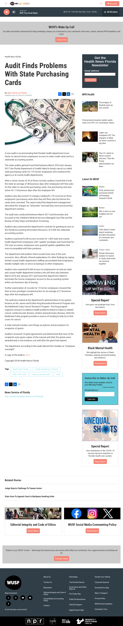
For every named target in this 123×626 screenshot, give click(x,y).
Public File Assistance (77, 599)
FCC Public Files (75, 594)
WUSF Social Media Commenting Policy (92, 524)
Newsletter (48, 588)
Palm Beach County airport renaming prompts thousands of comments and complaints (107, 234)
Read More (100, 312)
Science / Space (104, 250)
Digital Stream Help (76, 610)
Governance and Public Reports (77, 588)
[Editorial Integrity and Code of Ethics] (33, 513)
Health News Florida (13, 56)
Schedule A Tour (101, 609)
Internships (73, 577)
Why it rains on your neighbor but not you (107, 214)
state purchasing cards (41, 374)
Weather (102, 187)
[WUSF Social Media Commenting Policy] (92, 513)
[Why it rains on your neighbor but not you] (90, 212)
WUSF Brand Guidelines (103, 604)
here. (28, 355)
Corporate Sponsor (102, 582)
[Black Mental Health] (100, 333)
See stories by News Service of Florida (24, 396)
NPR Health (88, 94)
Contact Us (48, 582)
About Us (47, 577)
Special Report (100, 300)
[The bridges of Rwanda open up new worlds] (90, 106)
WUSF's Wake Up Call (61, 27)
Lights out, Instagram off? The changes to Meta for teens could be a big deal (107, 138)
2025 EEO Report (75, 605)
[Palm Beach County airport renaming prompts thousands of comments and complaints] (90, 230)
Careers (47, 605)
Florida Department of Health (46, 369)
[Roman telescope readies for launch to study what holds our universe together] (90, 254)
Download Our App (102, 588)
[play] (7, 12)
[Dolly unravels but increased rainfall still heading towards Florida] (90, 191)
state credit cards (19, 374)
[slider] (17, 12)
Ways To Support (101, 593)
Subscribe (62, 39)
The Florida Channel (76, 582)
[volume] (14, 12)
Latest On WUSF (90, 179)
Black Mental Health (100, 348)
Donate (113, 3)
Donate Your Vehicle (102, 577)
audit (58, 374)
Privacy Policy (100, 598)
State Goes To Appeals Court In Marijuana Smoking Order (29, 496)
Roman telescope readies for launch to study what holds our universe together (107, 258)
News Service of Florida (17, 93)
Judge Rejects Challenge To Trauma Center (23, 488)
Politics (101, 226)
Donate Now (61, 558)
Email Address (92, 390)
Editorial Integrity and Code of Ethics (33, 524)
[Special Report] (100, 285)
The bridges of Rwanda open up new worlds (106, 105)
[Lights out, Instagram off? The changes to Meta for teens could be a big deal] (90, 136)
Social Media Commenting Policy (54, 600)
